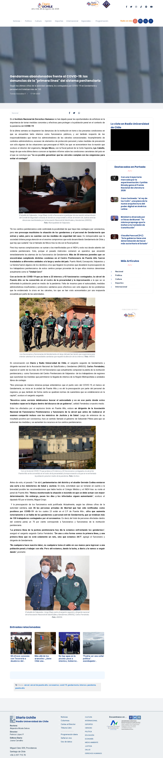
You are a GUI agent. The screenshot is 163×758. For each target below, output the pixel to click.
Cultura (38, 21)
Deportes (59, 21)
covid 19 (63, 685)
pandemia (91, 685)
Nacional (15, 113)
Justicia (88, 746)
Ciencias (88, 728)
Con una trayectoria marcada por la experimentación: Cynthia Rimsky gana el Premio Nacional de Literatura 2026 (134, 184)
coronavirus (54, 685)
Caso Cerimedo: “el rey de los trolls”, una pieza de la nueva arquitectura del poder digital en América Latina (134, 203)
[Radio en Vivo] (135, 21)
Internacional (72, 21)
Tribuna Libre (66, 728)
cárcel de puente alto (39, 685)
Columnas (65, 720)
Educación (89, 735)
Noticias (16, 21)
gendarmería (73, 685)
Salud (87, 750)
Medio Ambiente (91, 742)
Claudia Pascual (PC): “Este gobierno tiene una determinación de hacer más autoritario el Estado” (134, 239)
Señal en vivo (66, 738)
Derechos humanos (93, 753)
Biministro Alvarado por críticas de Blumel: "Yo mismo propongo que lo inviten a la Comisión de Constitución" (133, 222)
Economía (89, 739)
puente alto (20, 688)
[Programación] (140, 21)
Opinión (48, 21)
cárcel (26, 685)
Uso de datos (66, 742)
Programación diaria (69, 734)
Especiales (86, 21)
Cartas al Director (68, 724)
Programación (102, 21)
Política (28, 21)
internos (83, 685)
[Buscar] (145, 21)
